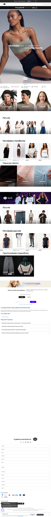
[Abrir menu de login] (45, 4)
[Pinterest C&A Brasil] (25, 442)
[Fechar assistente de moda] (16, 503)
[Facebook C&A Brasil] (30, 442)
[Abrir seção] (27, 446)
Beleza (2, 462)
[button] (43, 4)
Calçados (3, 455)
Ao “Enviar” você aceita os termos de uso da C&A (25, 306)
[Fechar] (49, 515)
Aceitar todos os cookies (40, 514)
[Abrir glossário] (26, 467)
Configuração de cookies (32, 514)
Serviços (3, 478)
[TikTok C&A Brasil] (23, 442)
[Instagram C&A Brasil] (20, 442)
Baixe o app (3, 481)
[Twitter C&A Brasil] (27, 442)
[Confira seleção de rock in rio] (25, 205)
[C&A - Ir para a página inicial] (4, 4)
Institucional (3, 471)
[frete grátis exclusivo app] (25, 9)
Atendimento (3, 484)
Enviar (33, 303)
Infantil (2, 452)
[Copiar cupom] (35, 1)
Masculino (3, 449)
